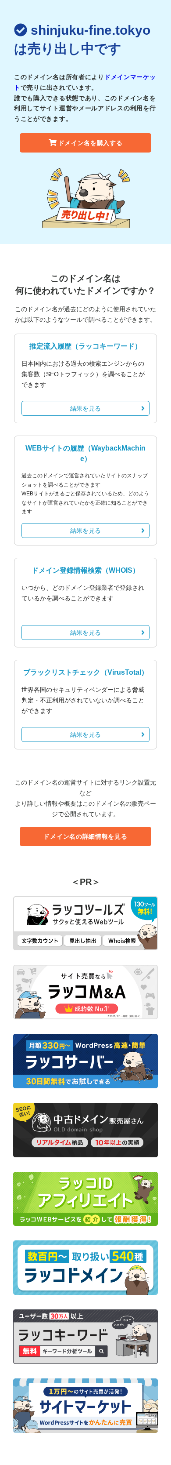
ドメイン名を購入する (90, 142)
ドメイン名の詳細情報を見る (85, 836)
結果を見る (85, 408)
